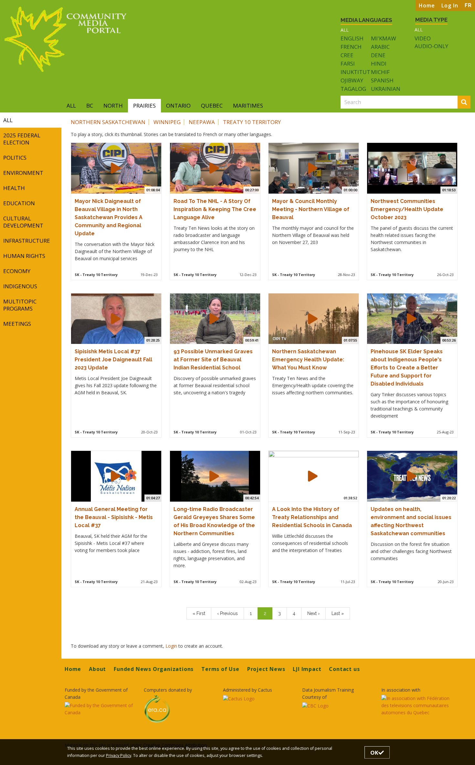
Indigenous (20, 286)
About (97, 669)
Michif (380, 72)
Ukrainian (385, 88)
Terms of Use (220, 669)
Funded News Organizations (154, 669)
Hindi (378, 63)
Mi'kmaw (383, 38)
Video (423, 38)
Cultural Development (23, 222)
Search (469, 102)
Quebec (212, 105)
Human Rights (24, 256)
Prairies (144, 105)
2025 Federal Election (21, 139)
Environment (23, 172)
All (345, 30)
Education (19, 203)
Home (427, 5)
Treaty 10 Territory (252, 122)
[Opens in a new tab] (100, 709)
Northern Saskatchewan (108, 122)
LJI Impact (307, 669)
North (113, 105)
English (352, 38)
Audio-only (431, 46)
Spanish (382, 80)
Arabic (380, 46)
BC (89, 105)
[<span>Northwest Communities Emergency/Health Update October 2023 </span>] (412, 168)
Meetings (17, 323)
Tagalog (353, 88)
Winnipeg (167, 122)
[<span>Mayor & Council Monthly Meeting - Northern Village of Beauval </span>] (313, 168)
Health (14, 188)
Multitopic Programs (20, 305)
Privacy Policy (118, 755)
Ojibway (352, 80)
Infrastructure (26, 240)
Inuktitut (355, 72)
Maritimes (248, 105)
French (351, 46)
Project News (266, 669)
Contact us (344, 669)
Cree (347, 55)
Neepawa (202, 122)
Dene (378, 55)
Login (171, 646)
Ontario (178, 105)
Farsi (348, 63)
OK (374, 752)
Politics (14, 157)
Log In (449, 5)
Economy (16, 271)
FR (468, 5)
